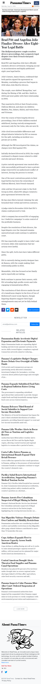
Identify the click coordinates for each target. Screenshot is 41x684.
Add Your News (6, 666)
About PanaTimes (29, 678)
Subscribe (34, 324)
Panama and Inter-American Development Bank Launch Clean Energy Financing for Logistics (20, 10)
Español (37, 6)
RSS (4, 668)
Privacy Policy (6, 681)
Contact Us (19, 678)
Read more (5, 662)
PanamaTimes (20, 3)
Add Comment (33, 310)
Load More (20, 609)
